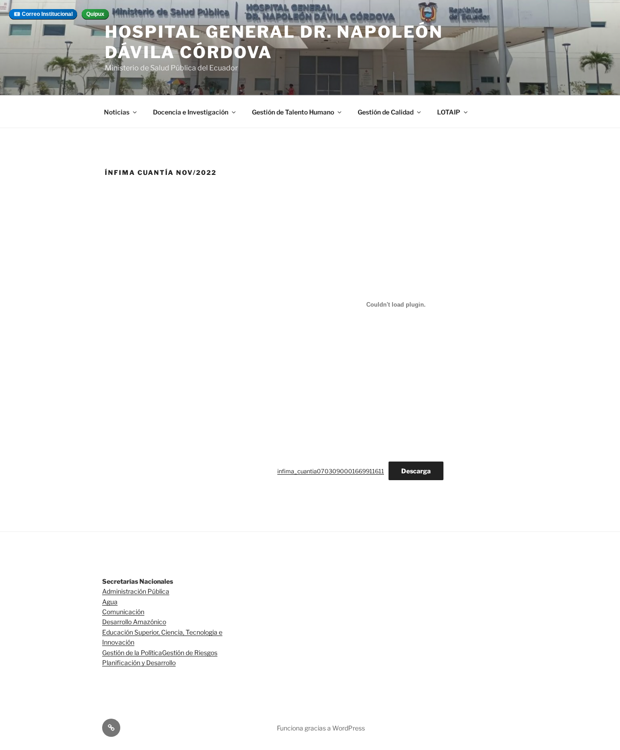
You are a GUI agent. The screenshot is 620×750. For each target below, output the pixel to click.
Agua (110, 602)
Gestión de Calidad (385, 112)
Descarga (416, 471)
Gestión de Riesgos (189, 652)
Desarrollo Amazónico (134, 622)
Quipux (95, 14)
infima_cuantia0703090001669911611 (330, 471)
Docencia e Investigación (190, 112)
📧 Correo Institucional (43, 14)
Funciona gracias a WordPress (321, 728)
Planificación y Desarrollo (139, 662)
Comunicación (123, 612)
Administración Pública (135, 591)
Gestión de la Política (132, 652)
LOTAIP (448, 112)
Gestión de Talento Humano (293, 112)
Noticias (116, 112)
